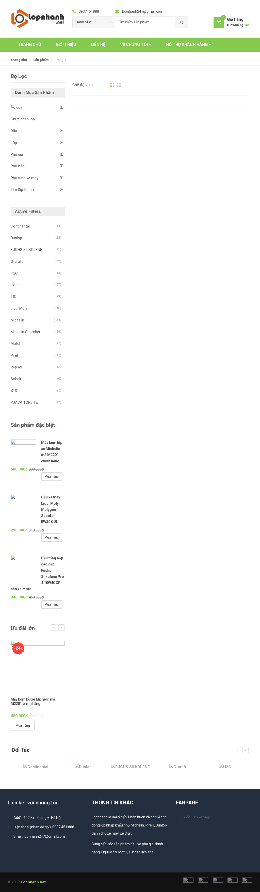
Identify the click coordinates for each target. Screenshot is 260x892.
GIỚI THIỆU (66, 44)
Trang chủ (19, 60)
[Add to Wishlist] (51, 725)
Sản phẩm (41, 60)
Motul (15, 343)
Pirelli (15, 355)
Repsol (16, 367)
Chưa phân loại (23, 119)
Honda (16, 285)
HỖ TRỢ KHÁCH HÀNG (187, 44)
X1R (14, 390)
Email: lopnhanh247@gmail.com (39, 836)
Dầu (14, 130)
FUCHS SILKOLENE (26, 249)
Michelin (17, 320)
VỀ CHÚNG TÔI (134, 44)
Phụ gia (17, 154)
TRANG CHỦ (29, 44)
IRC (14, 296)
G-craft (17, 261)
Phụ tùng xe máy (24, 178)
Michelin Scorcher (25, 332)
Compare (60, 726)
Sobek (16, 379)
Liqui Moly (19, 308)
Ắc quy (16, 107)
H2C (14, 273)
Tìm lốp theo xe (24, 189)
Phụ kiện (18, 166)
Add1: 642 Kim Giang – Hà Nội (37, 818)
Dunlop (16, 238)
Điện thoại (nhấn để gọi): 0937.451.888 (43, 827)
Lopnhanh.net (33, 882)
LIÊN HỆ (98, 44)
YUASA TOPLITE (24, 402)
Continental (20, 226)
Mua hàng (52, 476)
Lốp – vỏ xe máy (196, 817)
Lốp (14, 142)
